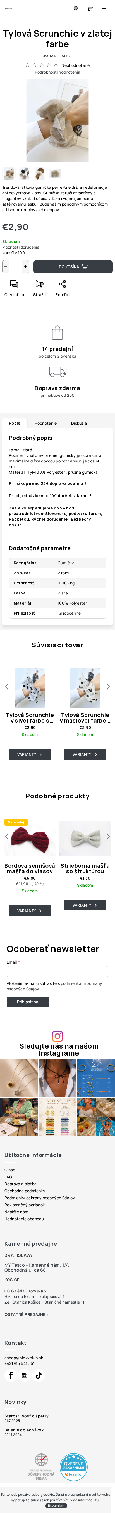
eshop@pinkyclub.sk (23, 1357)
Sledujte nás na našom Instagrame (59, 1049)
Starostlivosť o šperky (26, 1416)
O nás (9, 1169)
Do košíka (69, 266)
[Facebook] (10, 1375)
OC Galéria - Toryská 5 (25, 1291)
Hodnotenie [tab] (46, 423)
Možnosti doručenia (20, 247)
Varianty (26, 754)
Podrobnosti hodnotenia (57, 72)
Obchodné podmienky (24, 1190)
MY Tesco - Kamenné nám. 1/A (36, 1265)
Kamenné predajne (30, 1243)
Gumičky (66, 562)
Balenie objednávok (24, 1430)
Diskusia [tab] (79, 423)
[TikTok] (38, 1375)
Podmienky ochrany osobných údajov (39, 1197)
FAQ (8, 1176)
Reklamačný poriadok (24, 1204)
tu (97, 1500)
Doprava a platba (20, 1183)
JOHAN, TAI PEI (57, 55)
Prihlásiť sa (27, 1001)
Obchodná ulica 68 (25, 1270)
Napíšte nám (16, 1211)
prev (6, 686)
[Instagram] (24, 1375)
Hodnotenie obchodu (24, 1218)
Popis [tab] (14, 423)
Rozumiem (56, 1505)
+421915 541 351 (19, 1363)
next (108, 686)
